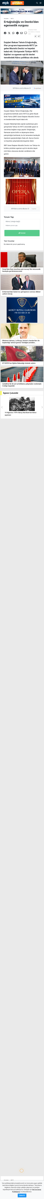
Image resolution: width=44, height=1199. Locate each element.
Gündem (6, 18)
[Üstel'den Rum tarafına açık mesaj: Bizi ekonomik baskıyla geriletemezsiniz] (22, 260)
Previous (1, 378)
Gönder (23, 233)
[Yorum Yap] (25, 33)
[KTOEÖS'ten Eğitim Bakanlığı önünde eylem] (22, 354)
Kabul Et (22, 1195)
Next (42, 378)
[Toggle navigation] (41, 3)
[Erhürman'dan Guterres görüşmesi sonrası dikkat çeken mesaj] (22, 282)
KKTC (12, 18)
